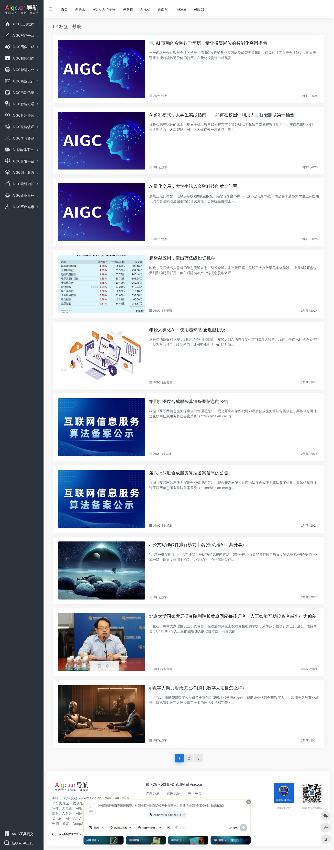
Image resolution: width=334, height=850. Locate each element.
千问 (55, 823)
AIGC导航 (122, 798)
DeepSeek (81, 823)
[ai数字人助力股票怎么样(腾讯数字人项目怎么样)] (101, 714)
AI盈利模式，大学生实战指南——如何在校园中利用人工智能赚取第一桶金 (221, 114)
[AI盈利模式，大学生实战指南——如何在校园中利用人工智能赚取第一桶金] (101, 141)
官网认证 (173, 793)
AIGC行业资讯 (162, 310)
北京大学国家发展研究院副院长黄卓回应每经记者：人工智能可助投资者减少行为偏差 (232, 616)
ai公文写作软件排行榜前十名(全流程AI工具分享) (196, 544)
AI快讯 (80, 9)
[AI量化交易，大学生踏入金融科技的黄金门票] (101, 212)
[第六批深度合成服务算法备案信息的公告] (101, 499)
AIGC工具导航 (63, 798)
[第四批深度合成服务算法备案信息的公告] (101, 427)
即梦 (65, 823)
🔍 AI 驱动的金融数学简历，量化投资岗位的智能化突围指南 (208, 43)
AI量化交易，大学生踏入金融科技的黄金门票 (193, 186)
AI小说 (71, 818)
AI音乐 (67, 813)
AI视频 (81, 808)
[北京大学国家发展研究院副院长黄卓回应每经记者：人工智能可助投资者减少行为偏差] (101, 642)
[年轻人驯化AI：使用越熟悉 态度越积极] (101, 356)
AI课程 (128, 9)
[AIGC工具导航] (71, 788)
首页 (64, 9)
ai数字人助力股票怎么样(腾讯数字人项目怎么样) (196, 687)
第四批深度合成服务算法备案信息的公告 (188, 401)
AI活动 (145, 9)
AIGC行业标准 (162, 454)
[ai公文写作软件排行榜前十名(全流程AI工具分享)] (101, 570)
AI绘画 (67, 808)
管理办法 (152, 793)
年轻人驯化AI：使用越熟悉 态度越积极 (187, 329)
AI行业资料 (160, 96)
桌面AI (163, 9)
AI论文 (81, 813)
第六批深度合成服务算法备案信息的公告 (188, 472)
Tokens (181, 9)
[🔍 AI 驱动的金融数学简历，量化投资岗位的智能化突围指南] (101, 69)
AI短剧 (199, 9)
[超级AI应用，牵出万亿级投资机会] (101, 284)
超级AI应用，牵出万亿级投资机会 (182, 257)
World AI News (104, 9)
